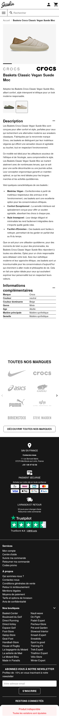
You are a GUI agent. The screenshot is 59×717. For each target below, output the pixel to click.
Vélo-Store (36, 656)
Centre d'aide (9, 554)
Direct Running (10, 620)
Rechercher (19, 13)
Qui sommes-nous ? (13, 576)
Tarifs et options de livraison (17, 598)
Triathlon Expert (39, 653)
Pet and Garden (39, 627)
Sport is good (38, 642)
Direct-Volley (9, 624)
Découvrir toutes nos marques (29, 429)
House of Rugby (11, 646)
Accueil (6, 20)
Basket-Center (10, 613)
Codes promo (9, 565)
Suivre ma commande (14, 558)
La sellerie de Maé (12, 653)
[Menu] (3, 12)
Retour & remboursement (15, 587)
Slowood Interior (39, 631)
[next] (57, 395)
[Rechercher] (11, 12)
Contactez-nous (29, 455)
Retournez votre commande (29, 511)
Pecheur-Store (38, 624)
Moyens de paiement (13, 594)
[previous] (2, 395)
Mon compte (9, 550)
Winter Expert (38, 660)
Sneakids (36, 638)
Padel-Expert (38, 620)
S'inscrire (30, 691)
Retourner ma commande (16, 561)
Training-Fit (37, 646)
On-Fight (35, 617)
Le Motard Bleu (10, 656)
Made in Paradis (11, 660)
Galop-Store (8, 635)
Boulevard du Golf (12, 617)
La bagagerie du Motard (15, 649)
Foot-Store (8, 631)
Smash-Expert (38, 635)
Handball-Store (10, 642)
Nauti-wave (37, 613)
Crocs (12, 68)
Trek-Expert (37, 649)
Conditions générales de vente (18, 583)
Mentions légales (11, 590)
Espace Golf (9, 627)
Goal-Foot (7, 638)
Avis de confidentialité (14, 601)
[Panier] (56, 4)
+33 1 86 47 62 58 (29, 464)
